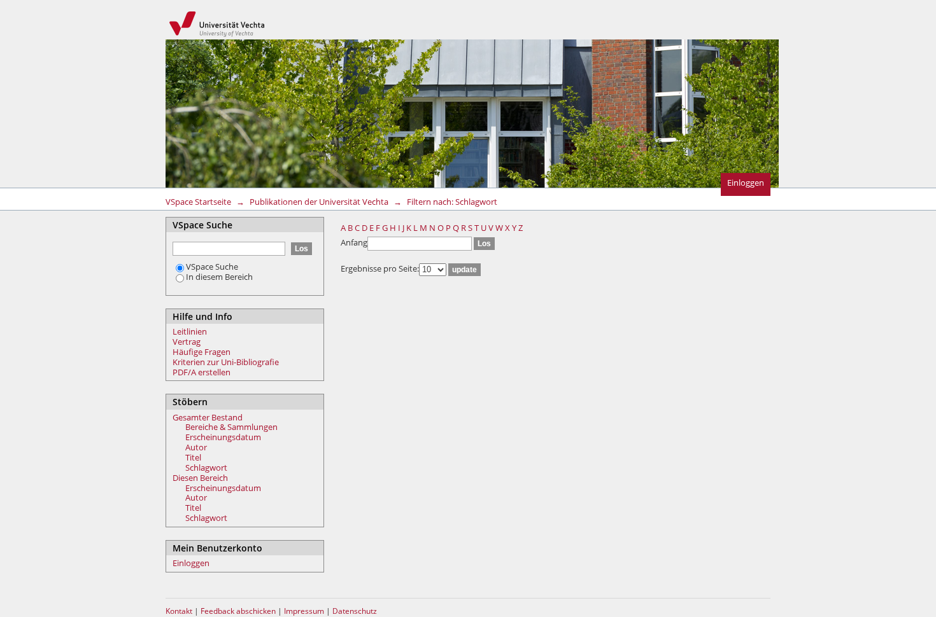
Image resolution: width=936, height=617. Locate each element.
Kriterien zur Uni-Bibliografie (226, 362)
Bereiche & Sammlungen (231, 427)
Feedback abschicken (238, 611)
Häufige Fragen (201, 351)
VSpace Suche (212, 266)
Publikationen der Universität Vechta (319, 201)
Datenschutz (354, 611)
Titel (193, 457)
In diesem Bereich (219, 276)
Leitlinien (190, 331)
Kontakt (179, 611)
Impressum (305, 611)
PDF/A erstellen (201, 372)
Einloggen (745, 182)
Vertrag (187, 341)
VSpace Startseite (198, 201)
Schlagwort (206, 467)
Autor (196, 447)
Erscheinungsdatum (223, 437)
